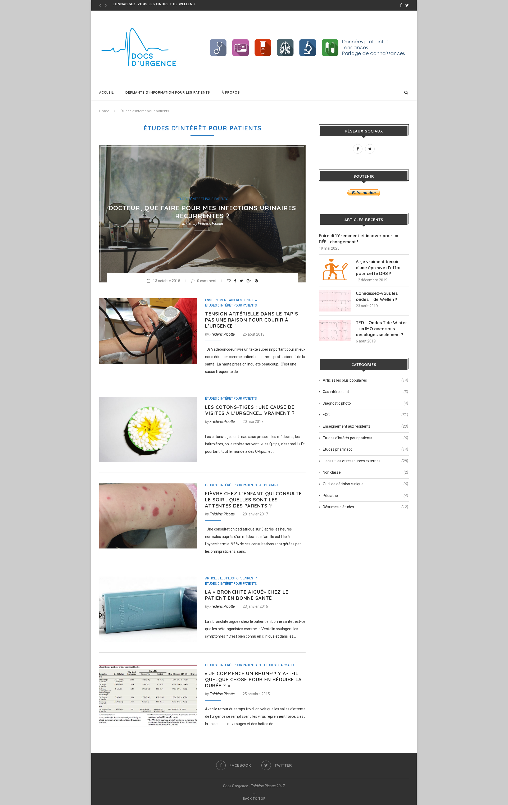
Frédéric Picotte (210, 223)
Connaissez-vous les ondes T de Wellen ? (377, 296)
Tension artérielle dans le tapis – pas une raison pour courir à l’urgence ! (253, 320)
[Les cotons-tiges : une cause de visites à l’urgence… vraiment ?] (148, 429)
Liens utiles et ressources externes (365, 461)
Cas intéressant (365, 392)
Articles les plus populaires (229, 578)
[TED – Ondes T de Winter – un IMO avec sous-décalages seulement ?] (335, 330)
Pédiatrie (271, 485)
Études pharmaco (279, 665)
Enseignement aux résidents (228, 300)
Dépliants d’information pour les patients (167, 92)
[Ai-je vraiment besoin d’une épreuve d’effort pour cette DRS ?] (335, 269)
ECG (365, 415)
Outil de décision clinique (365, 484)
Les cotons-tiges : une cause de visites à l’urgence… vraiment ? (250, 410)
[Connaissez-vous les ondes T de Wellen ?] (335, 301)
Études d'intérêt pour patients (202, 199)
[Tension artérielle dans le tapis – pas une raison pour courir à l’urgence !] (148, 331)
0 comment (206, 281)
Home (104, 111)
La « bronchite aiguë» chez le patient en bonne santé (246, 595)
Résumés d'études (365, 507)
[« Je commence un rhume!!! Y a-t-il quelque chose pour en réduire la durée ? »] (148, 696)
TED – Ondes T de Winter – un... (142, 5)
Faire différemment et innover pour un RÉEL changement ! (358, 238)
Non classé (365, 472)
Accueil (106, 92)
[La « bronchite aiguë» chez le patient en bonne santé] (148, 609)
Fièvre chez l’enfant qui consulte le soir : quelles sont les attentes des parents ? (253, 500)
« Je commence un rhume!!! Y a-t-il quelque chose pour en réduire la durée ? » (253, 679)
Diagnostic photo (365, 403)
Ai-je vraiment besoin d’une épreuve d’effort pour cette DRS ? (379, 267)
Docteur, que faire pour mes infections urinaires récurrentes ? (202, 212)
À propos (231, 92)
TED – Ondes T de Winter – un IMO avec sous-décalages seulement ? (381, 328)
